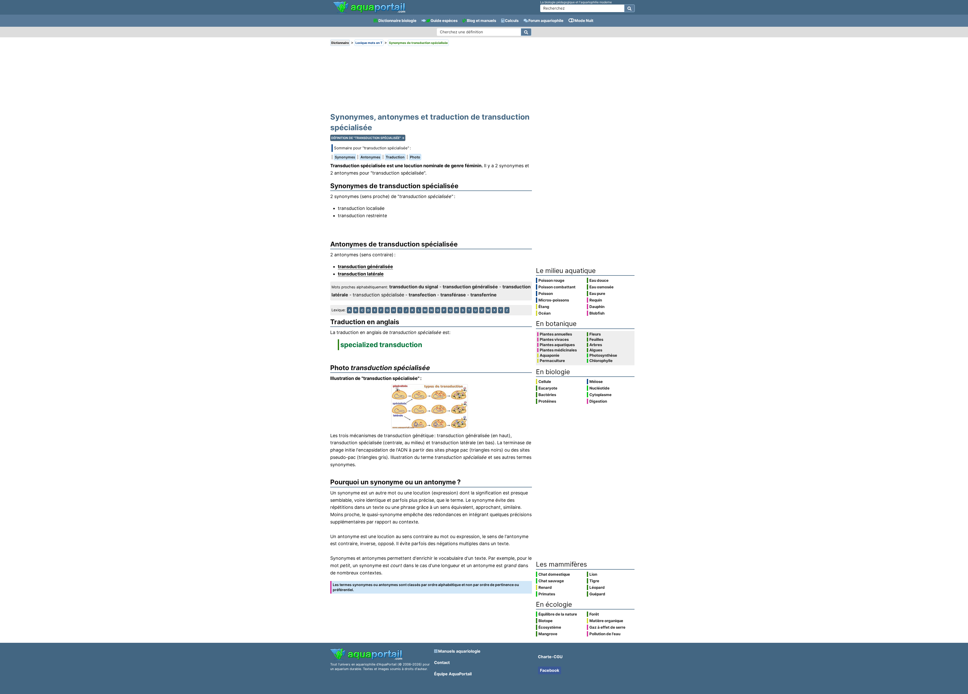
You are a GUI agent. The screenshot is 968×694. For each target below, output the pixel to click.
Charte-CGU (550, 656)
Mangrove (547, 633)
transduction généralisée (365, 266)
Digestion (598, 401)
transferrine (483, 294)
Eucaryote (547, 388)
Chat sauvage (551, 580)
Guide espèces (444, 20)
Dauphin (596, 306)
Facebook (549, 670)
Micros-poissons (553, 300)
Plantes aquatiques (557, 345)
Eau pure (597, 293)
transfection (422, 294)
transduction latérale (361, 273)
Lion (593, 574)
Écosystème (549, 627)
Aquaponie (549, 355)
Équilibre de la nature (557, 614)
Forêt (594, 614)
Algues (595, 350)
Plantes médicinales (558, 350)
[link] (369, 7)
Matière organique (606, 620)
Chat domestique (554, 574)
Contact (442, 662)
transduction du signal (413, 286)
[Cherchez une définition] (526, 32)
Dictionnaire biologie (397, 20)
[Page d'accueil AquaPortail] (369, 12)
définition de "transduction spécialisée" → (367, 138)
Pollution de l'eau (604, 633)
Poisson (545, 293)
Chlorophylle (601, 361)
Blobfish (596, 313)
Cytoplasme (600, 394)
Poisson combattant (557, 287)
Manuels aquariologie (459, 651)
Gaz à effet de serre (607, 627)
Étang (543, 306)
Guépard (597, 594)
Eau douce (599, 280)
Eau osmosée (601, 287)
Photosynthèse (603, 355)
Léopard (597, 587)
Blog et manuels (481, 20)
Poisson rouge (551, 280)
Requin (595, 300)
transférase (453, 294)
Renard (545, 587)
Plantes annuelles (556, 334)
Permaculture (552, 361)
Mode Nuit (583, 20)
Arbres (595, 345)
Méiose (596, 381)
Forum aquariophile (545, 20)
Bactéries (547, 394)
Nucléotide (599, 388)
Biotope (545, 620)
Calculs (512, 20)
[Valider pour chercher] (629, 8)
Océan (544, 313)
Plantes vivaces (554, 340)
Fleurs (595, 334)
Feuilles (596, 340)
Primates (546, 594)
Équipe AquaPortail (453, 673)
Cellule (544, 381)
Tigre (594, 580)
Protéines (547, 401)
